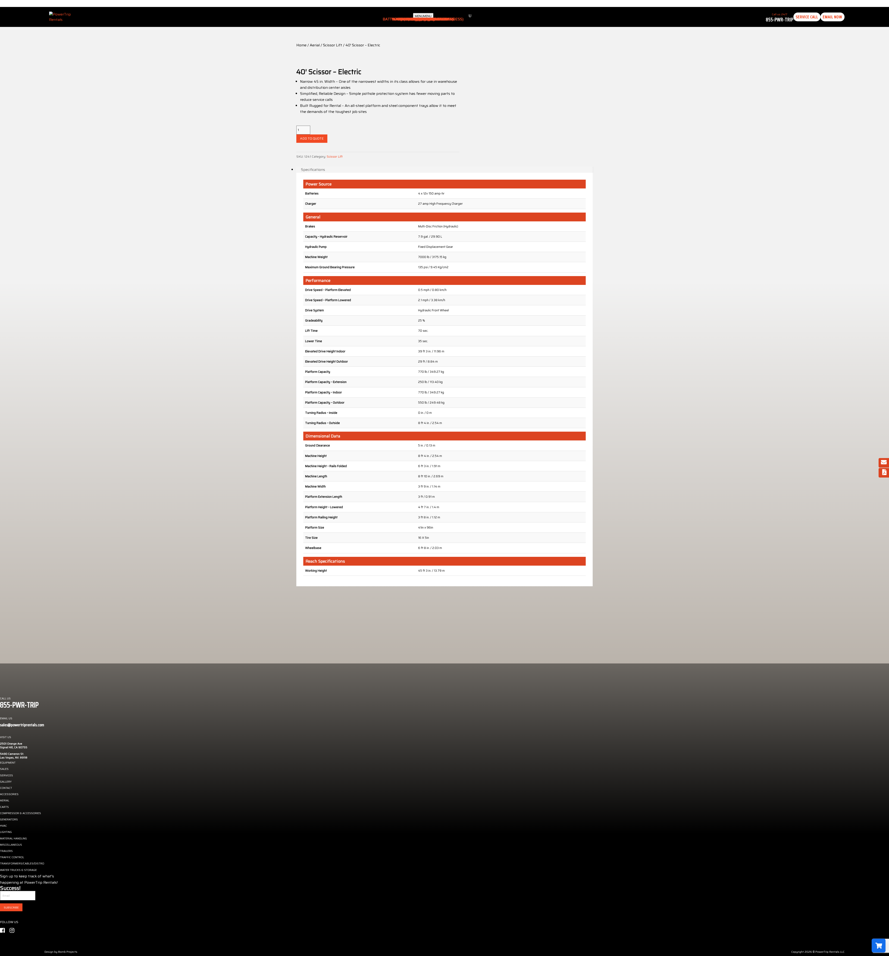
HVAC (3, 825)
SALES (4, 769)
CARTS (4, 807)
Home (301, 45)
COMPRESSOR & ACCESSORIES (20, 813)
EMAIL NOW (832, 17)
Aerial (315, 45)
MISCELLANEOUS (11, 844)
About (423, 19)
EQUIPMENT (8, 762)
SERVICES (6, 775)
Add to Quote (312, 138)
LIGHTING (6, 832)
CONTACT (6, 788)
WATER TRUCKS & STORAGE (18, 870)
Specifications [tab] (313, 169)
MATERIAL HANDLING (13, 838)
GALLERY (6, 781)
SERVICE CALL (807, 17)
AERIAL (4, 800)
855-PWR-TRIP (779, 19)
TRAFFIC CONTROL (12, 857)
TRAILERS (6, 851)
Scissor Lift (332, 45)
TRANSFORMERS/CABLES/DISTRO (22, 863)
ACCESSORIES (9, 794)
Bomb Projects (67, 952)
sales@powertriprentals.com (22, 725)
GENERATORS (9, 819)
